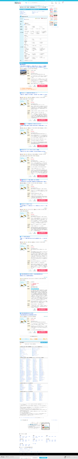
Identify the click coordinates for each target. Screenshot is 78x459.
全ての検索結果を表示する (33, 336)
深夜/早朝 (41, 42)
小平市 (21, 369)
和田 (34, 393)
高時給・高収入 (34, 45)
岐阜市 (21, 377)
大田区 (21, 364)
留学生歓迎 (26, 33)
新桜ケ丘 (22, 400)
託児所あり (41, 54)
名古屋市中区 (35, 377)
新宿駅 (21, 384)
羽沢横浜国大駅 (22, 387)
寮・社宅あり (34, 53)
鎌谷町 (21, 401)
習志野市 (34, 360)
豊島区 (28, 365)
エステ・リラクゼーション (24, 354)
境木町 (21, 394)
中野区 (41, 364)
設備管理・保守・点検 (35, 12)
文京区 (34, 362)
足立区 (34, 366)
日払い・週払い (27, 45)
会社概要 (21, 454)
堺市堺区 (22, 380)
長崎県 (29, 444)
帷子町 (28, 396)
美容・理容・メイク (35, 354)
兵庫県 (36, 436)
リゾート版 (34, 443)
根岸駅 (39, 385)
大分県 (20, 445)
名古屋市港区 (22, 378)
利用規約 (24, 454)
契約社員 (34, 26)
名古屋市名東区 (29, 378)
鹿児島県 (26, 444)
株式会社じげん (7, 456)
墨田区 (21, 363)
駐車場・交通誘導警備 (27, 24)
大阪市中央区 (41, 379)
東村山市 (34, 369)
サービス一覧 (11, 456)
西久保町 (22, 399)
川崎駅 (30, 387)
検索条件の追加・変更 (44, 342)
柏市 (40, 360)
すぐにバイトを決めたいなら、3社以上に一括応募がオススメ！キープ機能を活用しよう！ (34, 339)
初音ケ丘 (28, 398)
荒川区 (41, 365)
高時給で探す (26, 448)
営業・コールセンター (23, 353)
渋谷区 (34, 364)
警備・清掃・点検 (33, 5)
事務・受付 (34, 352)
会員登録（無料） (54, 0)
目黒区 (41, 363)
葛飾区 (41, 366)
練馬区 (28, 366)
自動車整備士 (22, 13)
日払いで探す (30, 448)
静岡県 (49, 436)
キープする (30, 86)
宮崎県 (26, 445)
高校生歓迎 (37, 33)
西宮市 (21, 381)
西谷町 (41, 396)
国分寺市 (41, 369)
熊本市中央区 (35, 381)
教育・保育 (34, 353)
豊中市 (28, 380)
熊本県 (23, 444)
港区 (21, 362)
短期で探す (21, 448)
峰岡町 (41, 397)
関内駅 (21, 386)
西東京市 (41, 370)
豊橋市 (34, 378)
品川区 (34, 363)
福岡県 (20, 444)
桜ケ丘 (28, 399)
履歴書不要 (26, 51)
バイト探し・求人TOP (22, 5)
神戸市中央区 (35, 380)
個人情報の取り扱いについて (29, 454)
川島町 (34, 396)
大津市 (41, 378)
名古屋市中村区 (29, 377)
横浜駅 (21, 385)
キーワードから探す (40, 451)
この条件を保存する (35, 457)
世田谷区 (28, 364)
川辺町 (28, 393)
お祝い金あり (26, 36)
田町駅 (30, 384)
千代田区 (34, 361)
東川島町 (41, 394)
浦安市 (28, 361)
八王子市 (28, 367)
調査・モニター (34, 355)
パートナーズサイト (34, 451)
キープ (62, 2)
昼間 (25, 42)
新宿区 (28, 362)
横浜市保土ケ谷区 (29, 5)
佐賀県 (23, 445)
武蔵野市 (41, 367)
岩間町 (28, 395)
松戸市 (21, 360)
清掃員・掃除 (22, 11)
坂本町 (34, 399)
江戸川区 (22, 367)
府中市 (28, 368)
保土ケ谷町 (28, 397)
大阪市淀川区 (28, 379)
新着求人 (52, 3)
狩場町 (21, 393)
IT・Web (22, 355)
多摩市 (34, 370)
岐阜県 (52, 436)
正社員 (26, 26)
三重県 (55, 436)
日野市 (28, 369)
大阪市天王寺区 (22, 379)
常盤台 (41, 393)
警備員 (33, 13)
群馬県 (26, 437)
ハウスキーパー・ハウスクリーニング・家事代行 (38, 11)
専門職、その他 (22, 356)
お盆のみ (26, 29)
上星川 (21, 396)
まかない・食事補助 (27, 54)
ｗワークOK (38, 31)
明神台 (28, 400)
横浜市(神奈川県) (27, 19)
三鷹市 (21, 368)
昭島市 (34, 368)
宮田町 (41, 399)
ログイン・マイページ (60, 0)
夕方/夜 (33, 42)
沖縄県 (28, 445)
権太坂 (28, 394)
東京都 (20, 436)
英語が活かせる (42, 49)
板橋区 (21, 366)
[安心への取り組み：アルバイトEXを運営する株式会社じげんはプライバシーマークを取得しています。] (65, 457)
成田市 (28, 360)
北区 (34, 365)
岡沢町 (34, 397)
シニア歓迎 (32, 31)
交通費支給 (26, 53)
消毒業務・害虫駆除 (23, 12)
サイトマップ (28, 451)
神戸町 (21, 398)
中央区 (41, 361)
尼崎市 (41, 380)
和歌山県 (37, 437)
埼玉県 (26, 436)
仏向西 (41, 400)
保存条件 (56, 3)
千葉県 (29, 436)
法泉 (40, 398)
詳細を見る (35, 86)
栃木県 (23, 437)
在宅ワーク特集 (27, 31)
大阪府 (33, 436)
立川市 (34, 367)
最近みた (59, 3)
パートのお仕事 (44, 31)
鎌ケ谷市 (22, 361)
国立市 (21, 370)
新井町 (34, 394)
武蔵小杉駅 (39, 387)
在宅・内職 (34, 58)
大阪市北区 (34, 379)
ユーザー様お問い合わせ (23, 451)
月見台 (34, 400)
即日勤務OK (26, 58)
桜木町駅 (30, 385)
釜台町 (34, 395)
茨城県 (20, 437)
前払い (41, 45)
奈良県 (33, 437)
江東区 (28, 363)
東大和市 (28, 370)
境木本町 (34, 398)
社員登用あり (32, 33)
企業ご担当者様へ (36, 454)
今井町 (21, 395)
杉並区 (21, 365)
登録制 (33, 50)
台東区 (41, 362)
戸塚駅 (39, 384)
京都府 (39, 436)
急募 (25, 50)
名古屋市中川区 (42, 377)
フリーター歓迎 (34, 49)
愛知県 (47, 436)
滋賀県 (42, 436)
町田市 (41, 368)
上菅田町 (41, 395)
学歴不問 (41, 50)
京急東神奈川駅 (40, 386)
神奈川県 (26, 5)
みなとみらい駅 (31, 386)
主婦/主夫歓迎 (26, 49)
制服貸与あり (34, 54)
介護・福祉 (22, 352)
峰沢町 (21, 397)
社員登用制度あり (42, 53)
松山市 (28, 381)
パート (41, 26)
